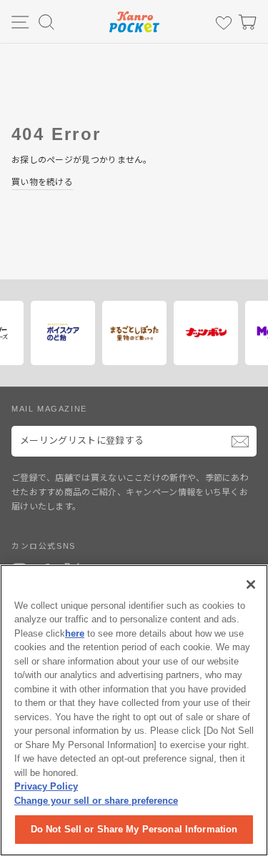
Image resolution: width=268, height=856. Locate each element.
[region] (134, 710)
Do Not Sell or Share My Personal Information (134, 829)
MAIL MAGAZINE (49, 408)
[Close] (251, 584)
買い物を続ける (42, 182)
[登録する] (240, 441)
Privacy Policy (46, 786)
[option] (104, 333)
